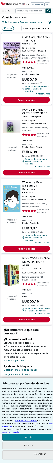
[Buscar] (48, 11)
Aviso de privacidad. (11, 432)
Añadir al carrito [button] (26, 99)
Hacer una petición (14, 360)
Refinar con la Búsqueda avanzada (23, 22)
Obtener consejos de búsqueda (21, 369)
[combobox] (30, 11)
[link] (49, 22)
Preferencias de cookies (26, 420)
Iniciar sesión (37, 4)
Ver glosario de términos (17, 374)
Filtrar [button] (9, 28)
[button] (42, 93)
